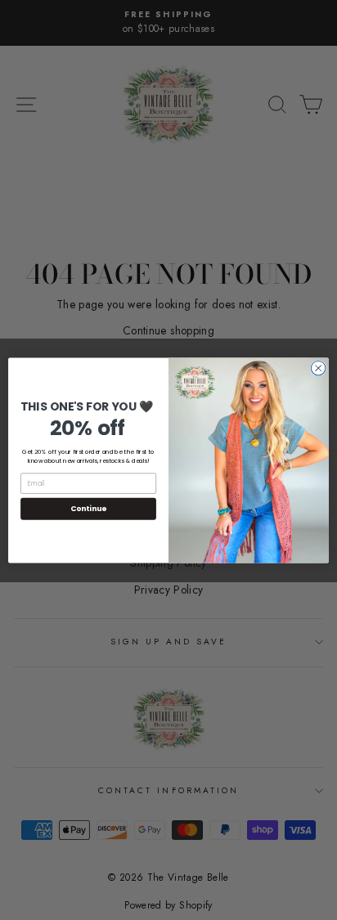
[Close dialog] (318, 368)
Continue (88, 508)
